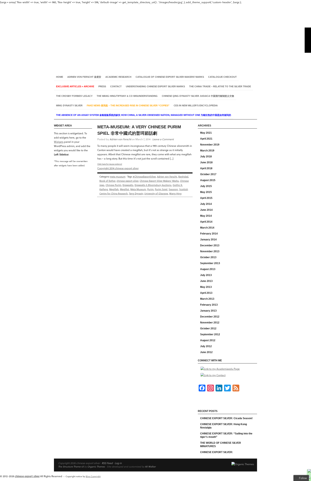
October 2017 (208, 174)
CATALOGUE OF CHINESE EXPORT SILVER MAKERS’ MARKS (170, 77)
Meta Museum (138, 189)
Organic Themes (96, 466)
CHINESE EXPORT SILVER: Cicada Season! (226, 418)
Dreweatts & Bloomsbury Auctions (153, 185)
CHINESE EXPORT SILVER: (216, 452)
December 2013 (209, 245)
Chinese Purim (113, 185)
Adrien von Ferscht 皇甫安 (84, 77)
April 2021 (206, 138)
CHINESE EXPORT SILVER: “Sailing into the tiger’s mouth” (226, 435)
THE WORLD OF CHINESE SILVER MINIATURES (220, 444)
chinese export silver (155, 35)
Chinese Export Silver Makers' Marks (159, 181)
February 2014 (209, 233)
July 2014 (206, 203)
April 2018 (206, 168)
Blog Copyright (93, 476)
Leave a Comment (163, 139)
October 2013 (208, 257)
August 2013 (207, 269)
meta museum (117, 176)
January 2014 (208, 239)
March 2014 (207, 227)
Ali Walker (150, 466)
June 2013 (206, 281)
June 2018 (206, 162)
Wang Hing (175, 193)
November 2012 (209, 322)
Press (102, 86)
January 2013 (208, 310)
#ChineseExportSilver (144, 176)
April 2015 (206, 198)
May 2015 (206, 192)
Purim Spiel (161, 189)
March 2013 (207, 298)
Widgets (58, 142)
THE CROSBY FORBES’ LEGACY (74, 96)
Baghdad (183, 176)
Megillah (114, 189)
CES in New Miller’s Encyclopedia (196, 105)
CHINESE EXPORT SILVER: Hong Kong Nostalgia (223, 426)
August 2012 (207, 340)
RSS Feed (107, 463)
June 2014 (206, 209)
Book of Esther (107, 181)
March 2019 (207, 150)
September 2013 (210, 263)
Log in (118, 463)
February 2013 (209, 304)
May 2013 (206, 287)
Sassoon (173, 189)
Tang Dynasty (136, 193)
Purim (150, 189)
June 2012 (206, 352)
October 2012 (208, 328)
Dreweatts (127, 185)
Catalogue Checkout (222, 77)
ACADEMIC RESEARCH (118, 77)
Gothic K (177, 185)
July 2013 (206, 275)
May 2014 (206, 215)
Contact (116, 86)
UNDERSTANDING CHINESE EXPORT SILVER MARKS (155, 86)
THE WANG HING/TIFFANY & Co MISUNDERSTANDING (127, 96)
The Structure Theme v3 (71, 466)
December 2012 (209, 316)
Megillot (124, 189)
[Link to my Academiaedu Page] (220, 369)
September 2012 (210, 334)
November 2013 (209, 251)
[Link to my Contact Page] (213, 375)
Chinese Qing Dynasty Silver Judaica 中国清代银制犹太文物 (198, 96)
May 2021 (206, 132)
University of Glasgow (156, 193)
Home (59, 77)
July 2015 (206, 186)
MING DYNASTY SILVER (69, 105)
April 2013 (206, 292)
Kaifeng (103, 189)
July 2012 (206, 346)
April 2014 (206, 221)
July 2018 (206, 156)
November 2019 (209, 144)
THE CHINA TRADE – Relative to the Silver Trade (220, 86)
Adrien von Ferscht (120, 139)
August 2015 (207, 180)
